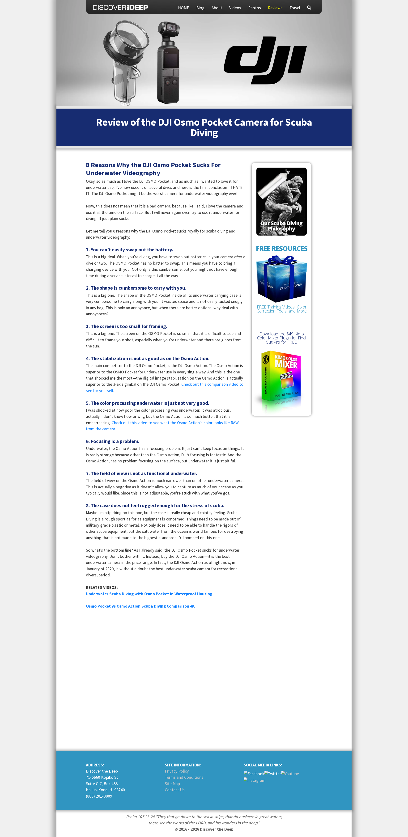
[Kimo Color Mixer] (281, 383)
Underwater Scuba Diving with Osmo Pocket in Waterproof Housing (149, 593)
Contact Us (175, 789)
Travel (294, 7)
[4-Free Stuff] (281, 285)
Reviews (275, 7)
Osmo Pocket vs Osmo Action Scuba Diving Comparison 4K (140, 606)
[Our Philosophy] (281, 202)
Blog (200, 7)
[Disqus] (165, 679)
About (217, 7)
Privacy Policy (177, 771)
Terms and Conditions (184, 777)
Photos (254, 7)
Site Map (172, 783)
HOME (183, 7)
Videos (235, 7)
